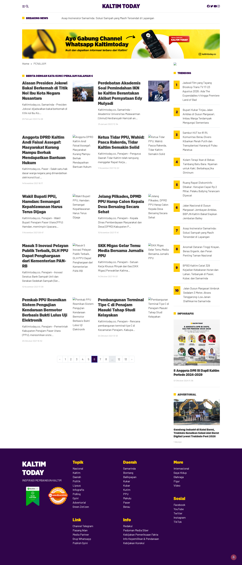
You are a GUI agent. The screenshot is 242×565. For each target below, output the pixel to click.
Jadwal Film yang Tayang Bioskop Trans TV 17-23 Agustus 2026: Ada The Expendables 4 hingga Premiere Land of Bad (201, 91)
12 (119, 359)
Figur (177, 481)
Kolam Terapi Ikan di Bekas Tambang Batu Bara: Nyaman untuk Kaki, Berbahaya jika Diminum (200, 166)
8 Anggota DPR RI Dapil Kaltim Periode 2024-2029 (196, 372)
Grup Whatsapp (82, 538)
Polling (77, 494)
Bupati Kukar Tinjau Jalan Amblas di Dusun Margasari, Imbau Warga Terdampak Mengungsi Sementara (199, 116)
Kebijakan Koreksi (134, 543)
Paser (126, 502)
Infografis (186, 313)
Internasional (181, 468)
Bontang (128, 472)
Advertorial (187, 394)
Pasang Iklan (80, 530)
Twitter (178, 513)
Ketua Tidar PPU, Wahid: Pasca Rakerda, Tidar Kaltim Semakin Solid (121, 142)
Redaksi (128, 526)
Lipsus (77, 485)
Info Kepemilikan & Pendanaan (141, 538)
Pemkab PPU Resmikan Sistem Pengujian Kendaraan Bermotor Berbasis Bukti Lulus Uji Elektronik (44, 310)
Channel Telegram (83, 526)
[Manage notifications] (234, 557)
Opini (76, 498)
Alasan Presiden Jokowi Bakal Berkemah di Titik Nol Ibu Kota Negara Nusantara (45, 90)
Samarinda (129, 468)
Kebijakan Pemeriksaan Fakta (140, 534)
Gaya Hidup (180, 472)
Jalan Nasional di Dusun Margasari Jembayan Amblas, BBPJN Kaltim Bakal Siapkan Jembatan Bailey (200, 212)
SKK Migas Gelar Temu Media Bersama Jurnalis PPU (120, 251)
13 (126, 359)
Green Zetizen (81, 506)
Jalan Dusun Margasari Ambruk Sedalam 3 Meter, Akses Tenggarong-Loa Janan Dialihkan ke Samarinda (201, 295)
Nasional (78, 468)
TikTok (178, 521)
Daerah (77, 477)
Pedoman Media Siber (135, 530)
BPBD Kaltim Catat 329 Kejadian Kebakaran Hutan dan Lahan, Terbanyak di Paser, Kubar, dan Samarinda (200, 272)
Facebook (179, 504)
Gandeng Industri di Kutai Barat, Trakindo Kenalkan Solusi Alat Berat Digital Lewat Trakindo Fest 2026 (196, 433)
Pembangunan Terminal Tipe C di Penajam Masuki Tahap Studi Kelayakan (121, 307)
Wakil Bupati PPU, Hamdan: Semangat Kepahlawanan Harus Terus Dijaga (42, 203)
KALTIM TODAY (121, 6)
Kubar (126, 485)
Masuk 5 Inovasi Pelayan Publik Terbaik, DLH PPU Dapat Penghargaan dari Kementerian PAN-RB (45, 256)
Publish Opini (80, 543)
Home (25, 63)
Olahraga (179, 477)
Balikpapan (129, 477)
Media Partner (81, 534)
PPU (125, 494)
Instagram (180, 517)
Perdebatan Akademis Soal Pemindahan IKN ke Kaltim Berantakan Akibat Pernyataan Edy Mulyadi (120, 93)
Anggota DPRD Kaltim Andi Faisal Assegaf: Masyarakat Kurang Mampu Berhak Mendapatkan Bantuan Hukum (44, 150)
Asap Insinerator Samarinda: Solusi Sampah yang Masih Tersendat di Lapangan (107, 17)
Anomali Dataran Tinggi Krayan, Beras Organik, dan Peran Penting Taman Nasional (201, 251)
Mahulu (127, 498)
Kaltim (76, 472)
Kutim (126, 489)
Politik (76, 481)
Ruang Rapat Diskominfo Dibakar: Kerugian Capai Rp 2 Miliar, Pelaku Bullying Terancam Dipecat (201, 189)
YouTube (179, 509)
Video (177, 485)
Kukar (126, 481)
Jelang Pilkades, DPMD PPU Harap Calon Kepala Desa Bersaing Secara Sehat (121, 203)
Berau (126, 506)
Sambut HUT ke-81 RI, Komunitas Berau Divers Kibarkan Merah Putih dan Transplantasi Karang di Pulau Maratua (200, 141)
